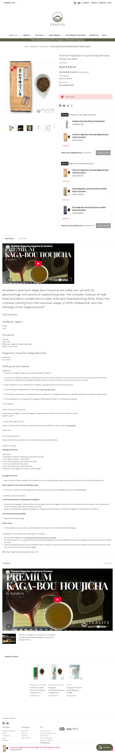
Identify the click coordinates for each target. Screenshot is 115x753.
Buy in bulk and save (66, 85)
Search (86, 3)
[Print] (68, 105)
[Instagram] (75, 3)
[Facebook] (60, 105)
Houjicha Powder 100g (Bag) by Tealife (74, 690)
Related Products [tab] (11, 656)
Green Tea (13, 35)
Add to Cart (38, 672)
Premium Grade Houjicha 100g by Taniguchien (37, 690)
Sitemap (5, 740)
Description (9, 238)
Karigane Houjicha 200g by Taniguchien (88, 121)
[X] (72, 105)
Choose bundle (103, 153)
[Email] (64, 105)
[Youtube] (79, 3)
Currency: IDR (9, 3)
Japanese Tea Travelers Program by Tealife (40, 538)
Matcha (26, 35)
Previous (4, 126)
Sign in (94, 3)
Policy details (71, 425)
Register (102, 3)
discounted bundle (48, 390)
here (22, 518)
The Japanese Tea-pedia (76, 35)
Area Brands (54, 35)
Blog (104, 35)
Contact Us (93, 35)
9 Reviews (23, 238)
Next (54, 126)
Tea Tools (39, 35)
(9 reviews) (74, 72)
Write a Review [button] (83, 72)
